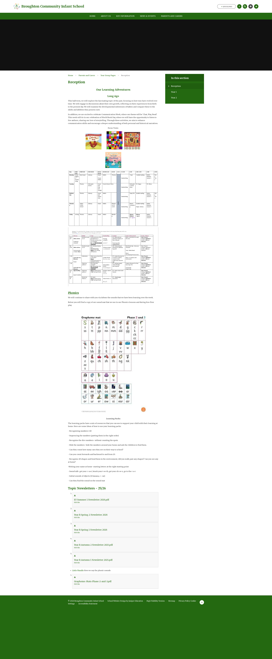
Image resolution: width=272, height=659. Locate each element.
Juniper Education (136, 601)
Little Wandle (78, 570)
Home (70, 75)
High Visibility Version (156, 601)
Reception (125, 75)
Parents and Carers (87, 75)
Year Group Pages (108, 75)
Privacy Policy (184, 601)
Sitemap (171, 601)
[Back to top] (202, 602)
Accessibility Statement (87, 604)
